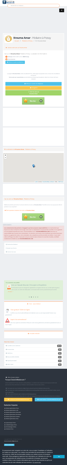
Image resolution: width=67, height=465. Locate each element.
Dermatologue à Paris (11, 426)
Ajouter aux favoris (12, 248)
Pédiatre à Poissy (27, 41)
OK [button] (59, 456)
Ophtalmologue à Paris (11, 424)
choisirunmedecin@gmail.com (11, 441)
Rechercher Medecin (12, 244)
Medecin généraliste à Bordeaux (13, 414)
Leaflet (36, 181)
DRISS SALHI (10, 364)
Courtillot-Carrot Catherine (13, 345)
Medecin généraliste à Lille (12, 410)
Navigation (35, 88)
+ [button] (5, 155)
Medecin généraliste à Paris (12, 408)
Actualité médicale (35, 333)
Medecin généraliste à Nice (12, 418)
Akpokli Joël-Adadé (12, 360)
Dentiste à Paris (9, 429)
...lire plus (9, 291)
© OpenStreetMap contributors (48, 181)
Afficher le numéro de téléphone (16, 62)
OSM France (60, 181)
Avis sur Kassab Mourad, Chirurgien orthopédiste (28, 285)
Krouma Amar (10, 349)
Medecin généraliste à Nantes (13, 416)
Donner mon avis (11, 252)
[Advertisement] (35, 21)
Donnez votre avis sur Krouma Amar (17, 47)
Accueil (17, 41)
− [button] (5, 158)
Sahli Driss (10, 353)
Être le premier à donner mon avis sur (20, 210)
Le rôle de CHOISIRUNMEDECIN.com (19, 399)
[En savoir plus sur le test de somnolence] (7, 320)
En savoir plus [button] (37, 462)
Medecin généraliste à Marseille (13, 412)
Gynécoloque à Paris (11, 422)
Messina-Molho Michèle (13, 357)
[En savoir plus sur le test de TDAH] (7, 310)
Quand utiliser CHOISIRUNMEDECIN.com (50, 399)
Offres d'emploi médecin (13, 377)
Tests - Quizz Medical (34, 304)
